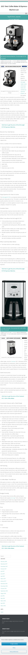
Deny (14, 647)
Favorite (9, 62)
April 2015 (3, 603)
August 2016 (3, 593)
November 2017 (4, 566)
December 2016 (4, 583)
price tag (13, 498)
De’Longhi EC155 (6, 197)
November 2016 (4, 586)
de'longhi (23, 62)
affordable (18, 62)
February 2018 (4, 561)
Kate (10, 60)
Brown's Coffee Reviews (21, 60)
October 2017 (3, 569)
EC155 (26, 62)
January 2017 (3, 581)
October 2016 (3, 588)
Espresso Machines (4, 62)
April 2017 (3, 576)
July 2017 (2, 571)
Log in (2, 612)
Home (10, 19)
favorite (2, 63)
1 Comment (4, 335)
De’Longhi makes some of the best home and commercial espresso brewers (24, 87)
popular (5, 63)
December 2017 (4, 564)
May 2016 (3, 598)
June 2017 (3, 573)
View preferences (14, 651)
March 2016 (3, 600)
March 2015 (3, 605)
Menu (14, 13)
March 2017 (3, 578)
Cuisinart (13, 361)
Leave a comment (12, 63)
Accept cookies (14, 644)
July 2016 (2, 596)
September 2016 (4, 591)
